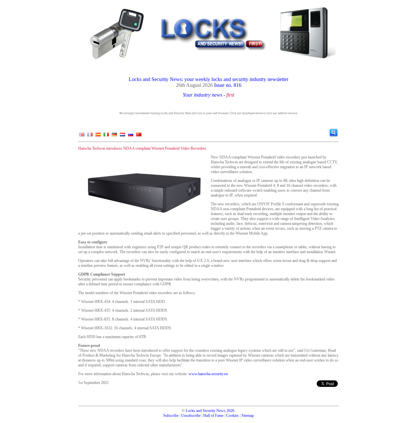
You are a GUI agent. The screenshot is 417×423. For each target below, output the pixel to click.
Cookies (232, 415)
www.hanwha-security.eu (208, 374)
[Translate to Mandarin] (138, 136)
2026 (230, 410)
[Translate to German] (114, 136)
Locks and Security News (205, 410)
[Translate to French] (89, 136)
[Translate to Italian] (106, 136)
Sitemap (247, 415)
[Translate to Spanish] (98, 136)
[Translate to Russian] (130, 136)
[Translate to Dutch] (122, 136)
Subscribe (171, 415)
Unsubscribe (191, 415)
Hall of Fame (213, 415)
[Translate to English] (81, 136)
